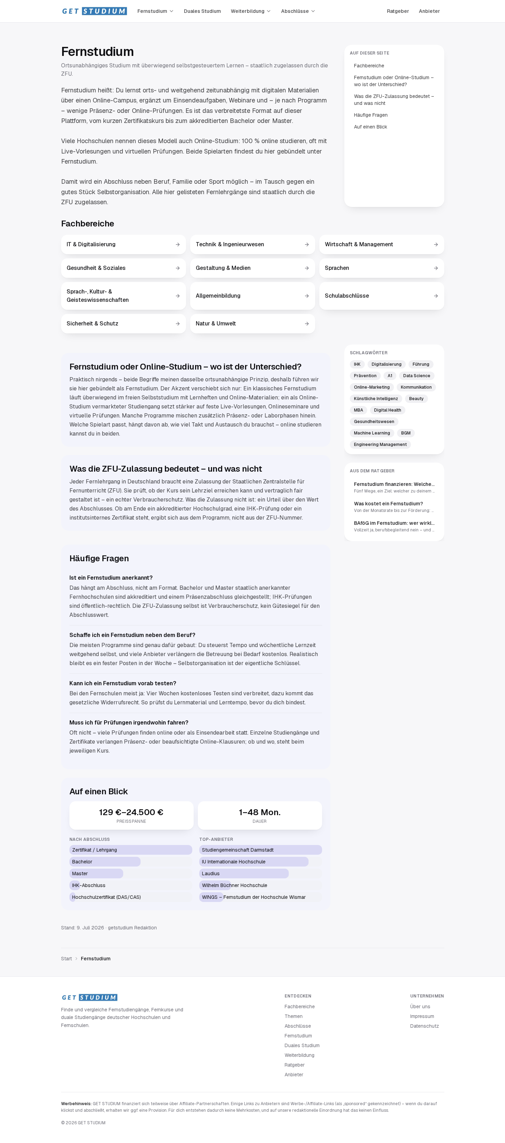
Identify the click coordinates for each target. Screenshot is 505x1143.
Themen (294, 1016)
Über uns (420, 1006)
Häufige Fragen (371, 115)
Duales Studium (202, 11)
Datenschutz (424, 1026)
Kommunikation (416, 387)
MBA (358, 410)
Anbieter (429, 11)
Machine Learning (372, 433)
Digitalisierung (387, 364)
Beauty (416, 398)
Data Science (416, 376)
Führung (421, 364)
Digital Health (387, 410)
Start (66, 958)
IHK (357, 364)
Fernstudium (152, 11)
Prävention (365, 376)
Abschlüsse (295, 11)
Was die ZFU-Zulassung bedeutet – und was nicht (394, 99)
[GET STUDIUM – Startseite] (94, 11)
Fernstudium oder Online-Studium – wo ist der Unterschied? (394, 81)
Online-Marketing (372, 387)
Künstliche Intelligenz (376, 398)
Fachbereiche (369, 66)
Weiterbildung (247, 11)
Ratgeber (398, 11)
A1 (390, 376)
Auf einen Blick (370, 127)
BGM (406, 433)
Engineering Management (380, 444)
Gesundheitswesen (374, 421)
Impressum (422, 1016)
